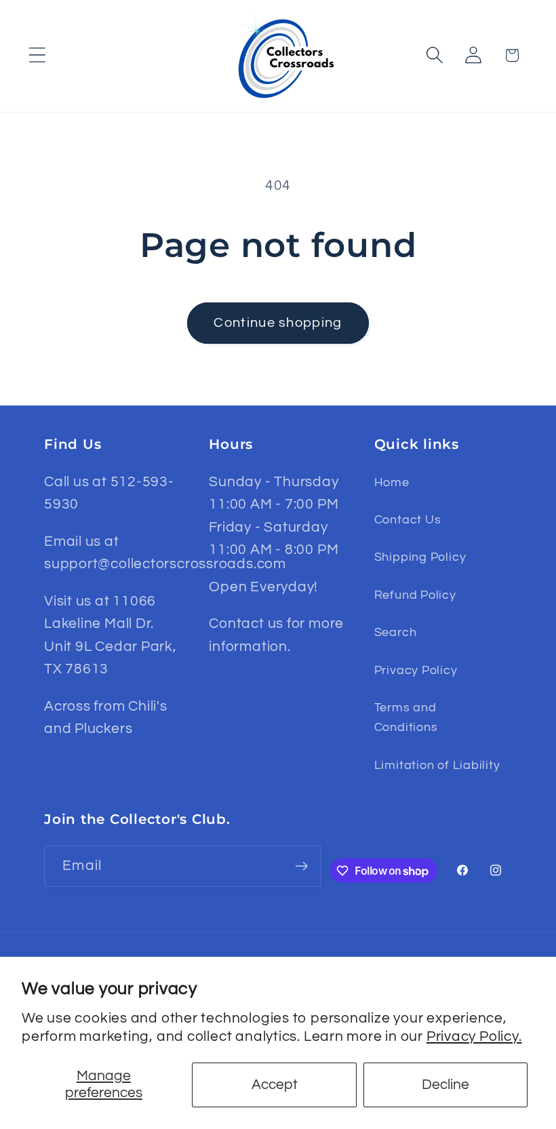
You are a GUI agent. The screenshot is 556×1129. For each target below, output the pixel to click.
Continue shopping (278, 323)
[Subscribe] (301, 866)
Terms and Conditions (406, 717)
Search (395, 632)
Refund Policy (415, 595)
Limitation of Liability (437, 765)
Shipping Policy (420, 557)
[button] (37, 55)
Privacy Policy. (474, 1036)
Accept (275, 1084)
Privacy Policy (416, 670)
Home (392, 482)
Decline (445, 1084)
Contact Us (407, 519)
